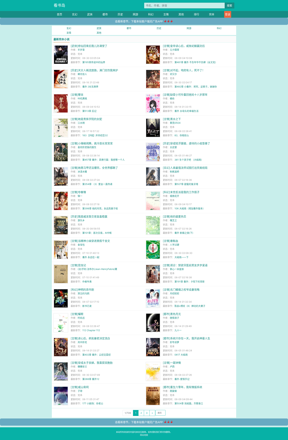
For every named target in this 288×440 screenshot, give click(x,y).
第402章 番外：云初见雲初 (96, 354)
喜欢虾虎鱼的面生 (87, 147)
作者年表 (87, 281)
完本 (211, 14)
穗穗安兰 (82, 366)
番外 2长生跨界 (90, 86)
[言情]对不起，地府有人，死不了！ (184, 70)
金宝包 (81, 244)
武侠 (89, 14)
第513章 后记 (89, 110)
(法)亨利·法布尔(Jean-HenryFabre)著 (97, 269)
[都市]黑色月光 (172, 314)
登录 (227, 14)
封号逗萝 (174, 342)
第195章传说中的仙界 (93, 62)
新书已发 (87, 305)
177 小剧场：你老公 (92, 403)
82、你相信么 (181, 135)
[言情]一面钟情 (172, 362)
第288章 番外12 (90, 379)
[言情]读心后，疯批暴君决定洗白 (90, 338)
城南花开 (174, 195)
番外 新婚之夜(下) (183, 232)
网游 (135, 14)
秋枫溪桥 (174, 171)
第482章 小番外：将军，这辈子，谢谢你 (195, 86)
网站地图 (144, 435)
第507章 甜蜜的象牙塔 (186, 184)
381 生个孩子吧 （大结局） (188, 159)
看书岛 (59, 5)
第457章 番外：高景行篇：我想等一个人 (103, 159)
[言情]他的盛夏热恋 (174, 216)
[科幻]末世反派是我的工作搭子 (181, 192)
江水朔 (81, 122)
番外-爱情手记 (182, 379)
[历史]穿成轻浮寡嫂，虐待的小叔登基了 (186, 143)
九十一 (178, 330)
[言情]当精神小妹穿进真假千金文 (90, 241)
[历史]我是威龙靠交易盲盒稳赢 (89, 216)
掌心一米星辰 (177, 269)
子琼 (80, 390)
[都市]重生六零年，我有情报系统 (182, 387)
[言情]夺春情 (78, 192)
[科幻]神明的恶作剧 (82, 289)
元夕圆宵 (174, 49)
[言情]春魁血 (170, 241)
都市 (105, 14)
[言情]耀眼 (77, 314)
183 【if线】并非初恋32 (95, 135)
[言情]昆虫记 (78, 265)
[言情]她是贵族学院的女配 (86, 119)
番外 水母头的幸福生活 (186, 110)
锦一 (80, 195)
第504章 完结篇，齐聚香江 (188, 403)
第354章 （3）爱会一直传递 (97, 184)
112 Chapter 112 (91, 330)
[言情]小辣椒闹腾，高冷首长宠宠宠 (92, 143)
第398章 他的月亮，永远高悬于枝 (100, 208)
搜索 (229, 5)
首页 (59, 14)
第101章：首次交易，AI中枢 (97, 232)
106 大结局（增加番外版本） (189, 208)
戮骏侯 (173, 390)
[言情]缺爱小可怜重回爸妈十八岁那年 (185, 94)
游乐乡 (81, 220)
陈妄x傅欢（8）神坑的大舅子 (189, 305)
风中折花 (82, 342)
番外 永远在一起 (90, 257)
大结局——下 (181, 257)
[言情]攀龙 (77, 94)
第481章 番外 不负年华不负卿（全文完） (195, 62)
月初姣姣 (174, 293)
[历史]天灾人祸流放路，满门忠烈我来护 (94, 70)
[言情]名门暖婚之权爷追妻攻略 (181, 289)
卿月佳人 (82, 74)
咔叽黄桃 (82, 98)
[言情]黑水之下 (172, 119)
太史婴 (173, 147)
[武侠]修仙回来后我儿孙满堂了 (89, 46)
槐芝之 (173, 220)
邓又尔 (173, 74)
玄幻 (74, 14)
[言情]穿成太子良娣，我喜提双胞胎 (92, 362)
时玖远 (81, 317)
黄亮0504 (175, 122)
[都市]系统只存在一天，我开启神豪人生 (186, 338)
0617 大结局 (181, 354)
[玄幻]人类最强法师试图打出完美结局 (185, 167)
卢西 (172, 366)
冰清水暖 (82, 171)
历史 (120, 14)
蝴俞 (172, 98)
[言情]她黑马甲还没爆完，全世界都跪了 (94, 167)
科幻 (151, 14)
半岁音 (81, 49)
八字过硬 (174, 244)
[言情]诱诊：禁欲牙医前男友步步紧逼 (185, 265)
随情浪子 (174, 317)
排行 (196, 14)
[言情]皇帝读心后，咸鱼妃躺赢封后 (184, 46)
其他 (181, 14)
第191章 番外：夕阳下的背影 (189, 281)
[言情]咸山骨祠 (80, 387)
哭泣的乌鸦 (83, 293)
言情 (166, 14)
